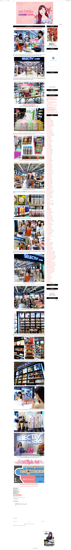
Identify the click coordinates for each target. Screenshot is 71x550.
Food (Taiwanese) (49, 183)
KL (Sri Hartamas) (49, 232)
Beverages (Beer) (49, 121)
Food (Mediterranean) (49, 170)
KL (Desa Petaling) (49, 219)
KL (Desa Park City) (49, 218)
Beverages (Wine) (49, 126)
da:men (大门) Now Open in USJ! (51, 101)
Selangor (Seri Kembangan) (50, 268)
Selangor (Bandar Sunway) (50, 252)
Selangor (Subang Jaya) (50, 271)
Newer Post (15, 521)
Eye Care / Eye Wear (49, 135)
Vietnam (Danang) (49, 282)
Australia (48, 116)
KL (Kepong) (48, 222)
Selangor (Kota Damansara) (50, 262)
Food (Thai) (48, 184)
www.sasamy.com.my (18, 494)
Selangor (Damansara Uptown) (51, 257)
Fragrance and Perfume (50, 190)
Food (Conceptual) (49, 150)
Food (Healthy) (48, 159)
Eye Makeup (48, 136)
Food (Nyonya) (48, 174)
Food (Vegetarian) (49, 185)
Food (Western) (49, 188)
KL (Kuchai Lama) (49, 223)
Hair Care (48, 194)
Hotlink (47, 199)
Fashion (48, 139)
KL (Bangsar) (48, 209)
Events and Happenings (50, 134)
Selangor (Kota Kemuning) (50, 263)
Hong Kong (48, 198)
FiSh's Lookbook (49, 141)
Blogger (37, 548)
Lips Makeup (48, 239)
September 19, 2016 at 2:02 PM (23, 503)
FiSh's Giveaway (49, 140)
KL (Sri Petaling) (49, 233)
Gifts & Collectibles (49, 193)
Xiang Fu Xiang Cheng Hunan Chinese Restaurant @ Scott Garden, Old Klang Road (52, 99)
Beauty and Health (17, 497)
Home (29, 521)
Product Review (49, 247)
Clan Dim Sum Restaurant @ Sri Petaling (52, 111)
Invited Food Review (49, 203)
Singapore (48, 273)
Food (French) (48, 154)
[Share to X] (15, 498)
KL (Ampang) (48, 208)
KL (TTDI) (48, 234)
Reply (16, 505)
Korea (47, 237)
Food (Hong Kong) (49, 160)
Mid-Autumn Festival (49, 242)
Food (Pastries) (49, 175)
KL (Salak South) (49, 227)
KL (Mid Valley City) (22, 497)
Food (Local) (48, 169)
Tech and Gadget (49, 277)
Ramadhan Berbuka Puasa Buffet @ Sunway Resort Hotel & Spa (51, 107)
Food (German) (49, 155)
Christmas (48, 130)
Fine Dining (48, 144)
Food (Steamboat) (49, 180)
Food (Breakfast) (49, 146)
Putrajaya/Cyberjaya (49, 248)
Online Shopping (49, 243)
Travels (47, 281)
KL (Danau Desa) (49, 217)
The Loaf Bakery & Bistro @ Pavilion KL (52, 102)
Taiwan (47, 276)
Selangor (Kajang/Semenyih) (50, 258)
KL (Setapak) (48, 228)
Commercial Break (49, 131)
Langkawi (48, 238)
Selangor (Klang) (49, 261)
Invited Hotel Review (49, 204)
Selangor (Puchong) (49, 267)
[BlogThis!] (14, 498)
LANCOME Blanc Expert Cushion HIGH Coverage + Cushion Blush (52, 97)
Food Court (48, 189)
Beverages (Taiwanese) (50, 125)
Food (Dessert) (49, 151)
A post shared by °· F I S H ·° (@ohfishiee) (53, 68)
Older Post (43, 521)
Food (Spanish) (49, 178)
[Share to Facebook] (16, 498)
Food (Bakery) (48, 145)
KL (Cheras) (48, 214)
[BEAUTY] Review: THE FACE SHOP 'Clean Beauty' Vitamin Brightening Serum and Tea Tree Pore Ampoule (52, 110)
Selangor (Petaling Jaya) (50, 266)
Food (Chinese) (49, 149)
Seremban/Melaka (49, 272)
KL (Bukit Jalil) (48, 213)
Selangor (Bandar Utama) (50, 253)
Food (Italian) (48, 165)
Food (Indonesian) (49, 164)
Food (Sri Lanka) (49, 179)
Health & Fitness (49, 195)
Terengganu (48, 278)
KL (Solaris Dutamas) (49, 229)
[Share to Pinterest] (17, 498)
